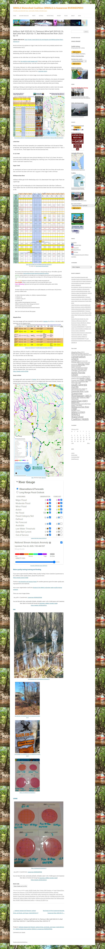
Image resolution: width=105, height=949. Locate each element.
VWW (45, 890)
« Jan (72, 443)
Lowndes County (78, 370)
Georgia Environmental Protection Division (42, 892)
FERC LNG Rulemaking (77, 103)
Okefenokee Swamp (76, 376)
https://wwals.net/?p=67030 (20, 371)
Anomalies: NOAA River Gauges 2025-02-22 (38, 565)
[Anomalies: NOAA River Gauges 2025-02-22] (38, 564)
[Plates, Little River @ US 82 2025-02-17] (38, 866)
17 (72, 439)
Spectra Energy (76, 388)
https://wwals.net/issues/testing (42, 266)
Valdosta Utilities (24, 898)
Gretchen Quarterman (78, 365)
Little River (27, 894)
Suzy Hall (38, 896)
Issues (66, 15)
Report (59, 15)
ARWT (80, 355)
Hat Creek (22, 894)
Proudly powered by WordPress (20, 942)
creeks (26, 890)
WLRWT (18, 900)
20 (80, 439)
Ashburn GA (16, 892)
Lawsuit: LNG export (77, 153)
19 (77, 439)
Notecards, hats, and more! (78, 200)
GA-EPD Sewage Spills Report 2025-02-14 (44, 347)
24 (72, 441)
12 (77, 437)
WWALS (78, 412)
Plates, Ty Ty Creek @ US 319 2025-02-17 (27, 792)
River (38, 890)
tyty (14, 609)
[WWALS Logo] (77, 224)
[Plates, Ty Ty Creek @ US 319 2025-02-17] (27, 791)
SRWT (73, 390)
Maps (79, 15)
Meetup (79, 249)
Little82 (15, 798)
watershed (79, 400)
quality (39, 894)
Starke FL (15, 896)
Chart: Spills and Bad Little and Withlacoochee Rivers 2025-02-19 (38, 264)
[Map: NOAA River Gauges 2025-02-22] (38, 476)
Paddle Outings (75, 46)
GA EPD (30, 892)
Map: (32, 477)
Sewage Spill (52, 894)
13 (80, 437)
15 (86, 437)
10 (72, 437)
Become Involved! (24, 15)
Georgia (45, 321)
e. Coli (26, 892)
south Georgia (59, 894)
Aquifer (74, 355)
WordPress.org (75, 459)
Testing (41, 890)
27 (80, 441)
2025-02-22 (44, 477)
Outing (86, 376)
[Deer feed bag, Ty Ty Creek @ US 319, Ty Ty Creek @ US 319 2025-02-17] (27, 714)
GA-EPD (30, 890)
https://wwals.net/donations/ (39, 605)
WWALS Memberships (77, 56)
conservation (78, 358)
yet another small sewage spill (29, 61)
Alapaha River (60, 890)
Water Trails (50, 15)
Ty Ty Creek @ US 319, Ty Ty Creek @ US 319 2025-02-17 (39, 679)
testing (42, 896)
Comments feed (75, 457)
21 (83, 439)
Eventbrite (73, 242)
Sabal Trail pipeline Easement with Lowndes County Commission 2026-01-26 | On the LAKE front (81, 279)
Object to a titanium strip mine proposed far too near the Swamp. (80, 97)
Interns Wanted (75, 41)
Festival (85, 361)
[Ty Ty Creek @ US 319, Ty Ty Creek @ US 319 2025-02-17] (38, 677)
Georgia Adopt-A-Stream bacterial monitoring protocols (36, 273)
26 (77, 441)
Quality (35, 890)
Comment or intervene (77, 116)
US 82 (62, 896)
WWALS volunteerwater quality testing (77, 68)
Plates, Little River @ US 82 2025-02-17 (38, 868)
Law (74, 369)
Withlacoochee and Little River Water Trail (46, 898)
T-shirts (73, 173)
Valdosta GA (16, 898)
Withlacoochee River (80, 408)
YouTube (75, 252)
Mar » (88, 443)
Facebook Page (77, 245)
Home (14, 15)
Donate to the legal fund (78, 170)
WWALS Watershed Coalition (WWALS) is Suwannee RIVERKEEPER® (48, 7)
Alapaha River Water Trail (80, 353)
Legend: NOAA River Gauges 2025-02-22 (38, 538)
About (73, 15)
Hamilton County (76, 366)
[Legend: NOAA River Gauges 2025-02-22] (38, 536)
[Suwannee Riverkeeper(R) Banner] (77, 229)
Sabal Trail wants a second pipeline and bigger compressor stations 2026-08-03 (81, 283)
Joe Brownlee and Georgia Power (28, 581)
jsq (47, 900)
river (85, 380)
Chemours (22, 892)
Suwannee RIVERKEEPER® (35, 597)
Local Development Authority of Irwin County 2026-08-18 (81, 340)
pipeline (75, 378)
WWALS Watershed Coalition (27, 900)
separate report (42, 71)
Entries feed (74, 455)
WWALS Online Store (77, 192)
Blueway (88, 355)
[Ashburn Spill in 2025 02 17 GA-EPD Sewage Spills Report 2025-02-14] (38, 346)
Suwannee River (79, 391)
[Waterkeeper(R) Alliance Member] (75, 232)
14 (83, 437)
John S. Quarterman (79, 368)
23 (89, 439)
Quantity (75, 380)
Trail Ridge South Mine (55, 896)
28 (83, 441)
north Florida (34, 894)
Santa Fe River (76, 383)
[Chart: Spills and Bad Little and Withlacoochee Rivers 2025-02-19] (38, 263)
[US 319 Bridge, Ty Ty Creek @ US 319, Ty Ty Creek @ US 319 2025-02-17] (27, 752)
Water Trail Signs (76, 133)
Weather (49, 890)
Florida (34, 379)
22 (86, 439)
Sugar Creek (21, 896)
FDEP (79, 361)
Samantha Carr (45, 894)
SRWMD (84, 388)
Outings (41, 15)
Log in (72, 453)
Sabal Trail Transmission (79, 381)
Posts (33, 15)
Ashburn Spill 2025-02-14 (30, 347)
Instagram (76, 247)
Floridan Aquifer (85, 362)
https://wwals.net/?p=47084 (20, 577)
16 (89, 437)
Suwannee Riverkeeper (30, 896)
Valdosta (84, 397)
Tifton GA (47, 896)
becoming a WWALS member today (48, 603)
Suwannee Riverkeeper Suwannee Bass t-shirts (77, 188)
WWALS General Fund (77, 126)
